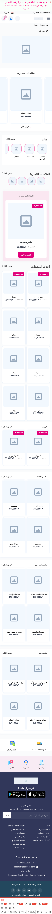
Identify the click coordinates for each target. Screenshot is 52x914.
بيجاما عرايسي (14, 594)
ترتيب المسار (20, 836)
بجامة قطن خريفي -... (14, 682)
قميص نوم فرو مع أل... (38, 682)
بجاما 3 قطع (14, 720)
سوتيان (13, 297)
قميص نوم (38, 410)
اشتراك (42, 31)
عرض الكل (25, 126)
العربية (6, 12)
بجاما (38, 335)
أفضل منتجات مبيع (43, 836)
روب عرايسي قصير (14, 632)
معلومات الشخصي (18, 829)
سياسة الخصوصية (19, 895)
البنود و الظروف (34, 895)
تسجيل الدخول (39, 25)
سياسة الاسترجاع (18, 840)
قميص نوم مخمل (26, 113)
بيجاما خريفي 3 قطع (38, 720)
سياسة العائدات (19, 844)
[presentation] (50, 49)
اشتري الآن (26, 254)
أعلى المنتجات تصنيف (41, 840)
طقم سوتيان (38, 297)
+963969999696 (42, 12)
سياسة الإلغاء (20, 847)
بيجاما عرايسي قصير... (38, 594)
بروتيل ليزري (38, 506)
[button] (36, 794)
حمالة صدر (14, 543)
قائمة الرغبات (20, 833)
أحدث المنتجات (44, 833)
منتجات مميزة (44, 829)
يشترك (7, 815)
